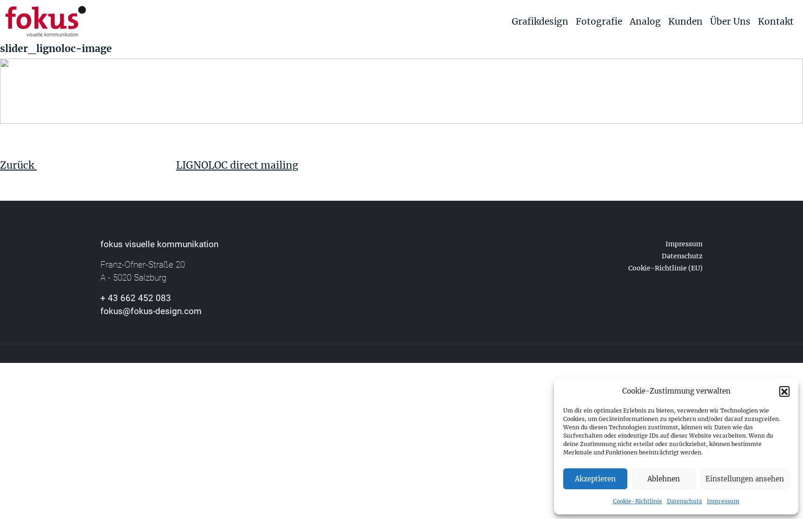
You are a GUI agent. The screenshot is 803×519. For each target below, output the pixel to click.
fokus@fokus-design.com (151, 311)
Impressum (723, 501)
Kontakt (776, 21)
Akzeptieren (595, 478)
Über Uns (730, 21)
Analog (645, 21)
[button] (784, 391)
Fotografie (599, 21)
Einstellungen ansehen (744, 478)
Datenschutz (684, 501)
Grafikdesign (540, 21)
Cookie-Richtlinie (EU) (665, 268)
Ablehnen (663, 478)
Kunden (685, 21)
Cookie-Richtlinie (637, 501)
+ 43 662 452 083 (135, 298)
